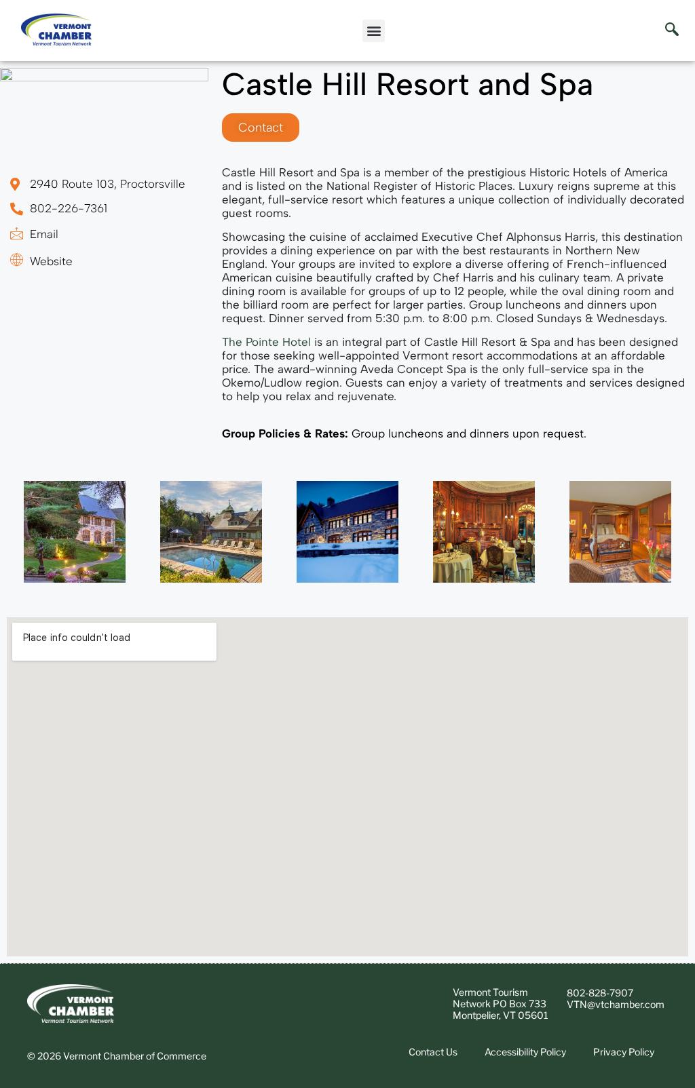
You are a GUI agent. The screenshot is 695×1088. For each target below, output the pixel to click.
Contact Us (433, 1051)
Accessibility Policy (525, 1051)
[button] (373, 31)
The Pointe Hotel (266, 342)
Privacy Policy (623, 1051)
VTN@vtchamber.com (615, 1004)
